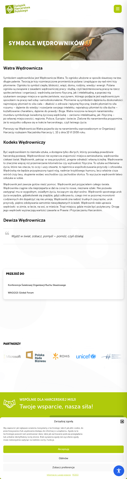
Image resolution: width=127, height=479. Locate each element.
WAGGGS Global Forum (21, 292)
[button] (122, 421)
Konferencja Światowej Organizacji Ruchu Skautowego (37, 285)
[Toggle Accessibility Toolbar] (119, 471)
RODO (75, 475)
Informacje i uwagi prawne (59, 475)
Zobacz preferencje (63, 467)
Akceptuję (63, 449)
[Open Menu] (118, 9)
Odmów (63, 458)
